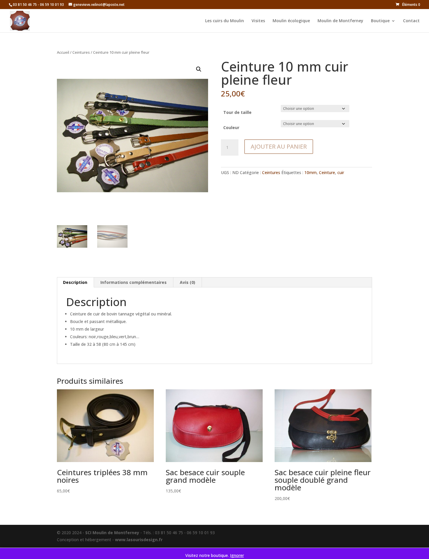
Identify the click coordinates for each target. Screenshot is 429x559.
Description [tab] (75, 282)
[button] (198, 69)
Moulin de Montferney (340, 21)
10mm (310, 172)
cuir (340, 172)
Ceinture (327, 172)
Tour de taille (237, 112)
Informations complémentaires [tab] (133, 282)
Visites (258, 21)
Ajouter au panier (279, 146)
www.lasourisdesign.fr (139, 539)
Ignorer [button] (237, 555)
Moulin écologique (291, 21)
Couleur (231, 127)
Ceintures (81, 52)
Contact (411, 21)
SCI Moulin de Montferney (112, 532)
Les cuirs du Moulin (224, 21)
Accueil (63, 52)
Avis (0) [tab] (187, 282)
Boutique (380, 21)
